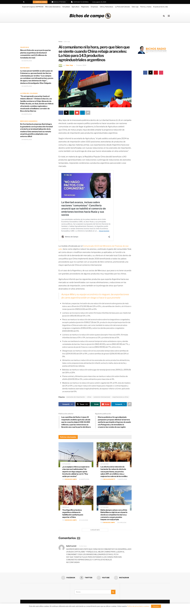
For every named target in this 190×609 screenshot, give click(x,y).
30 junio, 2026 (121, 522)
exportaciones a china (120, 397)
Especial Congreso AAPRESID (32, 7)
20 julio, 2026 (83, 520)
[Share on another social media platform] (87, 113)
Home (60, 41)
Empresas (94, 7)
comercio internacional (102, 397)
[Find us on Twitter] (24, 2)
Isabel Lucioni (71, 546)
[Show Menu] (169, 16)
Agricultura (75, 7)
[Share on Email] (77, 113)
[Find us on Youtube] (26, 2)
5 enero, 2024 (81, 65)
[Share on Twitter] (66, 113)
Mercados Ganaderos (52, 7)
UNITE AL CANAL (41, 2)
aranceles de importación (76, 397)
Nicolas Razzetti (109, 479)
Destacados (25, 68)
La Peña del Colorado (122, 7)
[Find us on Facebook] (20, 2)
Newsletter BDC (60, 2)
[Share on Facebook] (60, 113)
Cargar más (95, 530)
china (89, 397)
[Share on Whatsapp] (71, 113)
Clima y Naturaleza (106, 7)
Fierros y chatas (145, 7)
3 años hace (83, 546)
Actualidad (66, 7)
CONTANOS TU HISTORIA (81, 2)
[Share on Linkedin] (82, 113)
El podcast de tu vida (160, 7)
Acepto (156, 606)
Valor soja (135, 7)
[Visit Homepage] (90, 15)
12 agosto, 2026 (84, 479)
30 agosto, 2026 (26, 61)
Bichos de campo (71, 479)
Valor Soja (69, 65)
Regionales (85, 7)
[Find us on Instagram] (29, 2)
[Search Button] (164, 16)
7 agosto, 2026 (122, 479)
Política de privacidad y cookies (138, 606)
